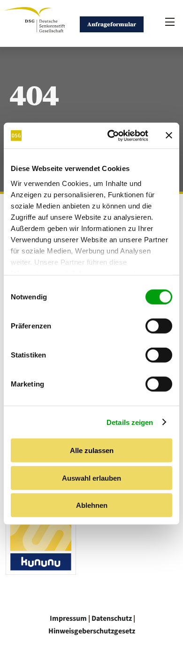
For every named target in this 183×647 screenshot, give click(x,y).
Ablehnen (91, 505)
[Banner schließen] (169, 135)
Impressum (68, 618)
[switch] (158, 326)
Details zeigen (130, 422)
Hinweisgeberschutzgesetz (91, 631)
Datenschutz (112, 618)
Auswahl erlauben (91, 478)
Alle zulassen (92, 450)
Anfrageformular (111, 24)
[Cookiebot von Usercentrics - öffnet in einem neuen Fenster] (111, 135)
